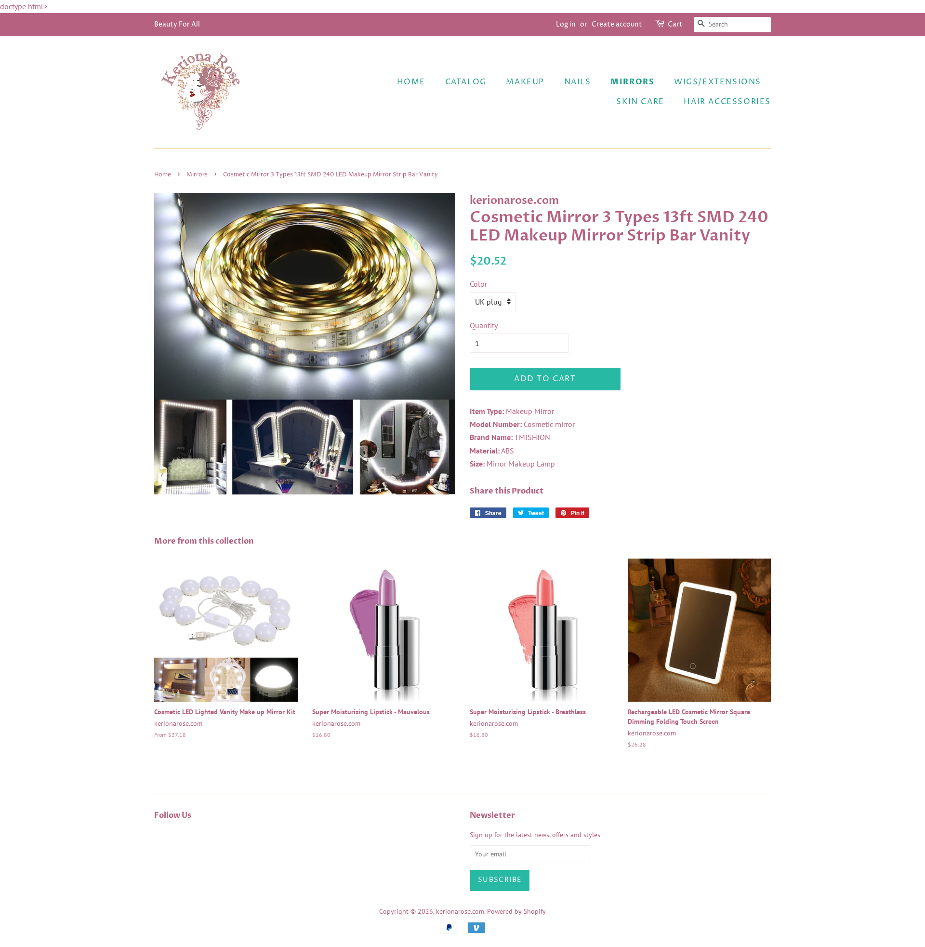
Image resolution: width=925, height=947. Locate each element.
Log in (566, 24)
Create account (617, 24)
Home (411, 82)
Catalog (466, 82)
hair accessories (727, 101)
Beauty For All (177, 24)
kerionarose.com (460, 911)
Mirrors (632, 82)
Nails (577, 82)
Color (478, 284)
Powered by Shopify (516, 911)
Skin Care (640, 101)
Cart (675, 24)
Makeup (525, 82)
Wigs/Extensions (717, 82)
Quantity (484, 325)
